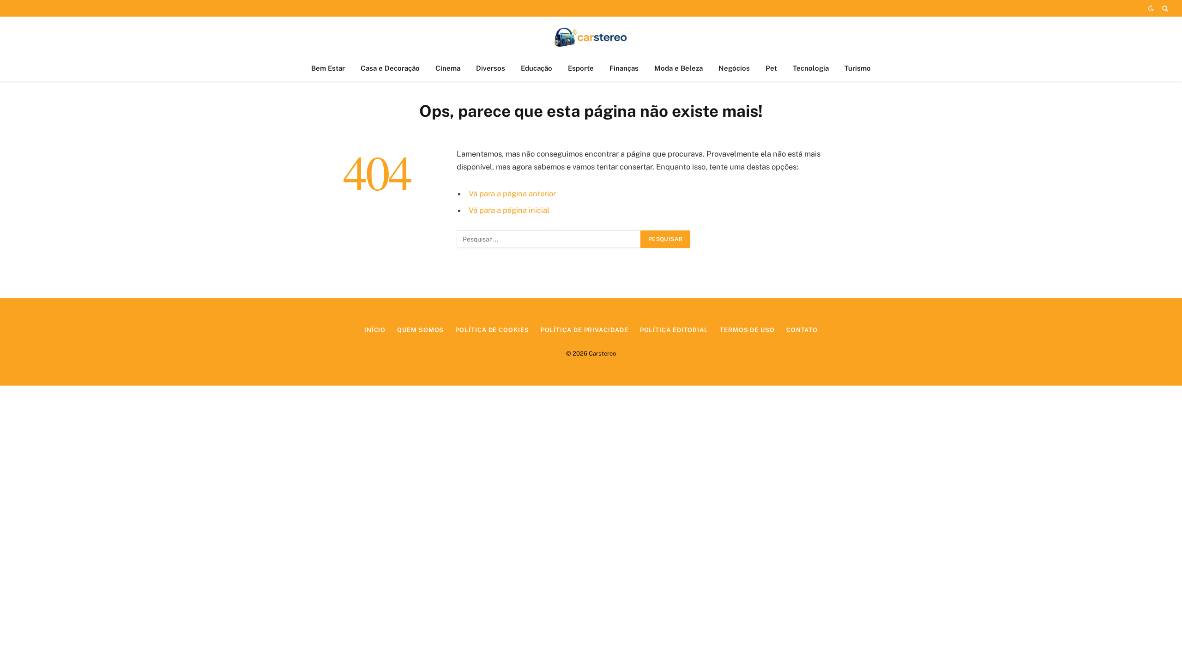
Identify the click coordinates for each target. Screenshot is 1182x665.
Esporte (581, 68)
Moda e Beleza (678, 68)
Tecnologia (811, 68)
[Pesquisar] (1164, 8)
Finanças (624, 68)
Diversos (490, 68)
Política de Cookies (492, 329)
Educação (536, 68)
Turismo (857, 68)
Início (375, 329)
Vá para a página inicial (509, 210)
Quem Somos (420, 329)
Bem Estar (328, 68)
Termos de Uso (747, 329)
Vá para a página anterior (512, 193)
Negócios (734, 68)
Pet (771, 68)
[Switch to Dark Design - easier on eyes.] (1151, 8)
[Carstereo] (591, 36)
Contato (802, 329)
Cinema (447, 68)
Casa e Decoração (390, 68)
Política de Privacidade (584, 329)
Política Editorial (674, 329)
